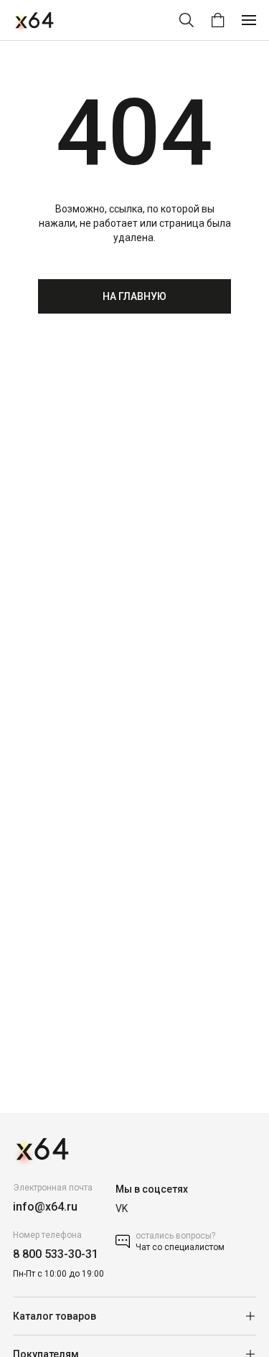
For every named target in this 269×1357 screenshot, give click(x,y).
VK (121, 1208)
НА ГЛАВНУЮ (134, 296)
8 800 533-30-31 (55, 1254)
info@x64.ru (45, 1206)
